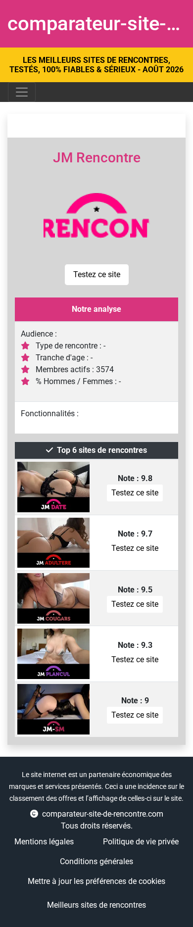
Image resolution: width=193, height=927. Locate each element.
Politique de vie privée (141, 841)
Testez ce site (96, 274)
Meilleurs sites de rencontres (96, 905)
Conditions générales (96, 861)
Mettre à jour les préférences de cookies (96, 881)
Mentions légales (44, 841)
